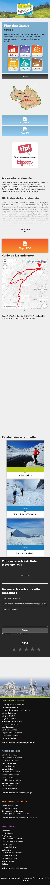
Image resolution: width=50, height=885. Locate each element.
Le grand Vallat (8, 716)
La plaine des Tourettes (12, 733)
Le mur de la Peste (10, 707)
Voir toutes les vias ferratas (14, 868)
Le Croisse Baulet (9, 730)
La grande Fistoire (9, 847)
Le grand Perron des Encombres (15, 710)
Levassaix (6, 830)
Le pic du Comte (9, 713)
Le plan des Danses (10, 761)
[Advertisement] (25, 403)
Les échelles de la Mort (12, 839)
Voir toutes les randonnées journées (18, 742)
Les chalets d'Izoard (10, 775)
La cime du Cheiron (10, 735)
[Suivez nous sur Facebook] (47, 4)
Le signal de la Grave (11, 772)
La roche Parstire (9, 763)
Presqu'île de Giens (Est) (12, 721)
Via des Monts (8, 861)
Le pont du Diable (9, 856)
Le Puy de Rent (8, 777)
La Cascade (7, 844)
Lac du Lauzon (8, 727)
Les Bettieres (7, 833)
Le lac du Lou (7, 769)
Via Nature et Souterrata (12, 853)
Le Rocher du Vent (10, 724)
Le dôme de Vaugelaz (11, 780)
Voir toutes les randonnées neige (17, 793)
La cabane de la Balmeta (12, 758)
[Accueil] (25, 17)
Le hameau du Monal (11, 783)
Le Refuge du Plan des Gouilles (15, 814)
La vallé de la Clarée (11, 755)
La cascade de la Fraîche (12, 842)
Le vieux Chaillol (9, 738)
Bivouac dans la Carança (12, 811)
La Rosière (6, 850)
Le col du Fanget (9, 766)
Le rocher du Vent (9, 858)
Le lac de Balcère (9, 789)
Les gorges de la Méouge (13, 705)
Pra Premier (7, 836)
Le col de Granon (9, 786)
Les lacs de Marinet (10, 805)
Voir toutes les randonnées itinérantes (19, 818)
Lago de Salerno (9, 719)
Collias (5, 864)
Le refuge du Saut (9, 808)
